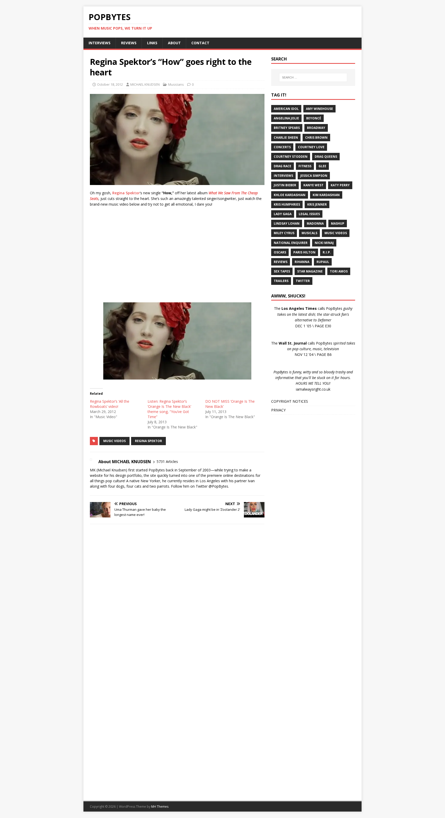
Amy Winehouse (319, 109)
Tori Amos (339, 271)
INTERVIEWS (99, 42)
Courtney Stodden (290, 156)
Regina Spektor (126, 192)
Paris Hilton (304, 252)
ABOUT (174, 42)
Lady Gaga (283, 214)
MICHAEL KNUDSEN (145, 84)
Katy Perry (340, 185)
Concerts (282, 147)
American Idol (286, 109)
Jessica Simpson (313, 175)
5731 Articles (167, 461)
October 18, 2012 (110, 84)
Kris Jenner (317, 204)
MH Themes (159, 806)
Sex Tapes (282, 271)
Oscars (280, 252)
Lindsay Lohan (286, 223)
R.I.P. (327, 252)
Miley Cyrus (284, 233)
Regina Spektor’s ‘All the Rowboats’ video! (109, 404)
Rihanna (302, 262)
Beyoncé (313, 118)
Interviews (283, 175)
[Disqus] (177, 595)
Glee (322, 166)
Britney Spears (287, 128)
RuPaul (322, 262)
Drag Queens (326, 156)
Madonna (315, 223)
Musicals (309, 233)
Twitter (303, 281)
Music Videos (114, 441)
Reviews (280, 262)
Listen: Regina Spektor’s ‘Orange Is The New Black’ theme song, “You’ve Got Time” (169, 409)
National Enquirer (290, 243)
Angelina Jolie (286, 118)
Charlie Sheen (286, 137)
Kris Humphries (287, 204)
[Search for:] (313, 77)
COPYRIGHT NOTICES (289, 401)
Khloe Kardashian (289, 195)
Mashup (337, 223)
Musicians (176, 84)
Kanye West (313, 185)
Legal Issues (309, 214)
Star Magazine (310, 271)
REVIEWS (128, 42)
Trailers (281, 281)
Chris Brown (316, 137)
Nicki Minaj (324, 243)
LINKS (152, 42)
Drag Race (282, 166)
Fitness (304, 166)
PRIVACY (278, 410)
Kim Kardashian (326, 195)
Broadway (316, 128)
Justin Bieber (285, 185)
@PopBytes (218, 486)
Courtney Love (311, 147)
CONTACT (200, 42)
